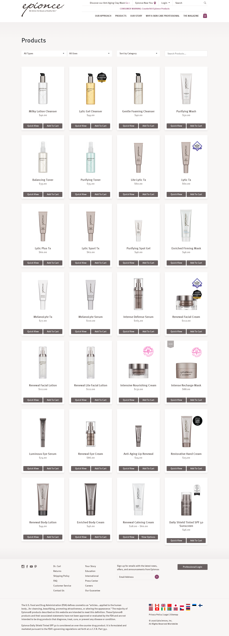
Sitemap (174, 614)
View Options (148, 536)
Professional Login (192, 566)
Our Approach (103, 15)
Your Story (90, 566)
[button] (44, 54)
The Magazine (191, 15)
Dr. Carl (57, 566)
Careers (89, 585)
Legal (166, 614)
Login (164, 2)
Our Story (136, 15)
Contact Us (58, 590)
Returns (57, 571)
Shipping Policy (61, 575)
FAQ (55, 580)
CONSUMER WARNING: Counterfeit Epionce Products (144, 8)
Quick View (33, 125)
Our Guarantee (92, 590)
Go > (127, 2)
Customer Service (62, 585)
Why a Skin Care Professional (163, 15)
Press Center (91, 580)
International (92, 575)
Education (90, 571)
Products (120, 15)
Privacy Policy (155, 614)
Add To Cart (53, 125)
